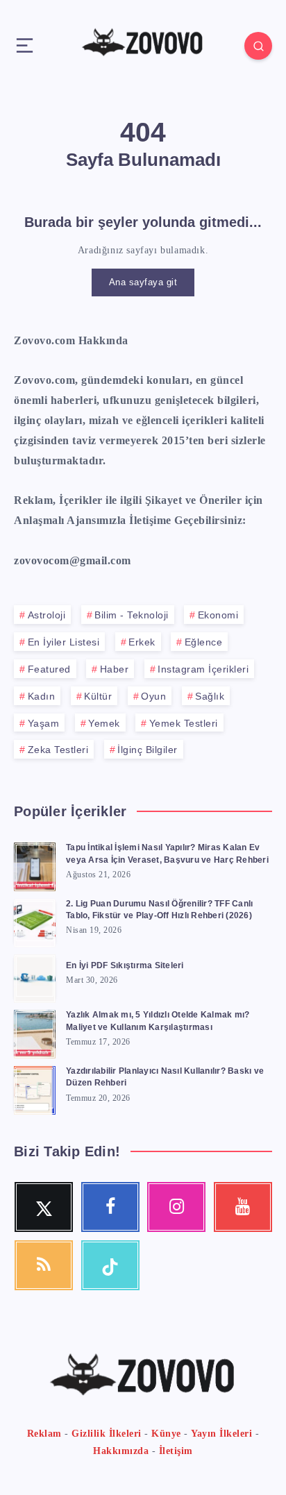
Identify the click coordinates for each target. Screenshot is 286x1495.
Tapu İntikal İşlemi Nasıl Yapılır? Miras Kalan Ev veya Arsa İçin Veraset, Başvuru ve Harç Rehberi (167, 853)
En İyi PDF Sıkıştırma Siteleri (125, 965)
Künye (166, 1433)
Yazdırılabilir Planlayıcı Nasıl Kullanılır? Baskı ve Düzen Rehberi (165, 1077)
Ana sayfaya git (143, 282)
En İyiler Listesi (64, 642)
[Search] (258, 46)
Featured (49, 669)
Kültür (98, 696)
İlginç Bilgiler (147, 749)
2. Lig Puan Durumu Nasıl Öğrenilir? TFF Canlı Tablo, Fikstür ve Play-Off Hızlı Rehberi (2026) (159, 909)
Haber (114, 669)
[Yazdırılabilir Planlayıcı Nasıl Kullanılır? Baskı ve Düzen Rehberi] (35, 1088)
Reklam (44, 1433)
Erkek (141, 642)
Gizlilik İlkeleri (107, 1433)
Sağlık (209, 696)
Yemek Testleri (183, 723)
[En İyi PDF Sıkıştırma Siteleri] (35, 976)
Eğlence (204, 642)
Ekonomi (218, 614)
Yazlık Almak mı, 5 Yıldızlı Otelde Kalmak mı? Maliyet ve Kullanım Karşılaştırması (157, 1020)
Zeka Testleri (58, 749)
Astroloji (47, 614)
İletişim (176, 1451)
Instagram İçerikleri (203, 669)
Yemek (104, 723)
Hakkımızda (121, 1451)
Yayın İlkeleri (221, 1433)
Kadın (42, 696)
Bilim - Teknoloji (131, 614)
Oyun (153, 696)
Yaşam (44, 723)
